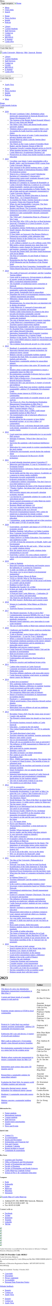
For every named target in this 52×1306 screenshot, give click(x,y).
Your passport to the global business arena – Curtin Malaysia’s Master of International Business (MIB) (29, 168)
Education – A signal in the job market (24, 727)
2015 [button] (7, 664)
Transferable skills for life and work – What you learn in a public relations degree (30, 547)
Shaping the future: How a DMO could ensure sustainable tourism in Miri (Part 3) (27, 412)
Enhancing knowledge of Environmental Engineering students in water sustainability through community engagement (30, 213)
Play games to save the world (21, 755)
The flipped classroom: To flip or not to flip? (26, 613)
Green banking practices (19, 710)
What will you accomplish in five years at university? (30, 742)
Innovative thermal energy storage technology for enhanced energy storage (28, 351)
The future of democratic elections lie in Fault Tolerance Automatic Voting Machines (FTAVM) (28, 934)
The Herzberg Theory (18, 798)
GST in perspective (17, 787)
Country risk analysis (18, 716)
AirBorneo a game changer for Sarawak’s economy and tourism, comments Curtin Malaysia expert (29, 248)
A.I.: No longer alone (18, 821)
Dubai (7, 1186)
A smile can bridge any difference (22, 570)
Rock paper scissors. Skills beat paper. (24, 925)
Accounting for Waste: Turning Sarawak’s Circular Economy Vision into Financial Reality (29, 201)
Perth (7, 1182)
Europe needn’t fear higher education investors (27, 856)
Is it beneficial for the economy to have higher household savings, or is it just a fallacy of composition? (27, 421)
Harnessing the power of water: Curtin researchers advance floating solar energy (29, 136)
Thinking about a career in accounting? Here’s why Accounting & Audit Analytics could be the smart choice (29, 131)
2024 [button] (7, 271)
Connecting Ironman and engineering (24, 961)
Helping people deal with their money (24, 972)
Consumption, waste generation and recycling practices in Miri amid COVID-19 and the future (31, 521)
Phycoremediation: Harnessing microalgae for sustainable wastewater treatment (27, 289)
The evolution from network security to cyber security (30, 344)
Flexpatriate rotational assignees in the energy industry (30, 641)
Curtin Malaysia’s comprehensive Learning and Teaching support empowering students (28, 323)
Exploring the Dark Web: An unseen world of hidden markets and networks (17, 1083)
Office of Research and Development (19, 1162)
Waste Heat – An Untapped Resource (24, 198)
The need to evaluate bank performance (25, 796)
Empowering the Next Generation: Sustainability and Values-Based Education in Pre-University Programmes (31, 267)
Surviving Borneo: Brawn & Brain (23, 576)
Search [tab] (7, 12)
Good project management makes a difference (27, 955)
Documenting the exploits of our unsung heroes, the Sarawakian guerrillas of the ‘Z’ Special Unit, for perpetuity (29, 940)
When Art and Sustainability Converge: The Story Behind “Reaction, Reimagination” (29, 205)
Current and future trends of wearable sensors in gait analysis (15, 998)
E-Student (8, 39)
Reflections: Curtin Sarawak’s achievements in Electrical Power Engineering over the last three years (30, 870)
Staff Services (10, 31)
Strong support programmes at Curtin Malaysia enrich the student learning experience (30, 502)
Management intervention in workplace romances (28, 912)
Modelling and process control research (25, 647)
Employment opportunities (15, 1122)
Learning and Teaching (13, 1160)
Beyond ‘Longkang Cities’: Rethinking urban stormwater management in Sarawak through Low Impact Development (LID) (29, 116)
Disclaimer (9, 1276)
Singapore (9, 1193)
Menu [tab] (7, 8)
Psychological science (18, 172)
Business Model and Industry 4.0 (22, 505)
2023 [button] (7, 346)
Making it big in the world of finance (24, 957)
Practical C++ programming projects (23, 699)
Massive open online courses (21, 738)
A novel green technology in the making (25, 953)
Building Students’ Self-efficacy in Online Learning (29, 531)
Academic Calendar (12, 1146)
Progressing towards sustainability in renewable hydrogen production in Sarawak (28, 478)
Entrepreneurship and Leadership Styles (25, 789)
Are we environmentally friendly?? (23, 740)
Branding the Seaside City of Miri (22, 587)
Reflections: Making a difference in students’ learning (30, 686)
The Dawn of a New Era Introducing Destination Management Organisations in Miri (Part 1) (28, 403)
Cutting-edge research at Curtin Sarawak (25, 667)
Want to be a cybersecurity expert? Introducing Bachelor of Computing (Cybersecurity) (27, 175)
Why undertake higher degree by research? (26, 684)
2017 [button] (7, 611)
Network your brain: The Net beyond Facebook (28, 864)
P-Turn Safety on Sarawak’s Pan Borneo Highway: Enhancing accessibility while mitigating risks (29, 235)
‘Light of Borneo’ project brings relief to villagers (28, 634)
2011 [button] (7, 858)
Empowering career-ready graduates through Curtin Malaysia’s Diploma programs (29, 179)
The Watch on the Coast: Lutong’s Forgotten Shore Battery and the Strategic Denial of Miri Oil (29, 145)
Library (8, 26)
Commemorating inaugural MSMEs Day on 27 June (30, 615)
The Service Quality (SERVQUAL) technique (27, 811)
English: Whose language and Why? (23, 830)
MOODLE (9, 37)
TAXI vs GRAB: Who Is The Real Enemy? (26, 578)
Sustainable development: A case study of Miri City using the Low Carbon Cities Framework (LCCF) (29, 792)
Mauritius (8, 1191)
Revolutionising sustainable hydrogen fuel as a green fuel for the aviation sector (17, 1049)
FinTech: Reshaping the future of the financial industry (30, 486)
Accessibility (10, 1280)
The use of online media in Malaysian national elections (31, 626)
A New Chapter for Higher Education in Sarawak (29, 195)
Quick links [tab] (9, 10)
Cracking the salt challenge (20, 959)
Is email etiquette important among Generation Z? (28, 462)
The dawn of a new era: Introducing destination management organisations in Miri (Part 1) (16, 991)
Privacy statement (11, 1278)
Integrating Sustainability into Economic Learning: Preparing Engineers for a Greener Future (29, 334)
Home (7, 16)
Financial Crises (16, 705)
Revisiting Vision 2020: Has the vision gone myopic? (30, 714)
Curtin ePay (9, 42)
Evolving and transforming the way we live (26, 966)
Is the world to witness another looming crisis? (27, 884)
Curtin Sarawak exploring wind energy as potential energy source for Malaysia (29, 676)
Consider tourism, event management (24, 963)
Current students (11, 1117)
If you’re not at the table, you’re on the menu (27, 852)
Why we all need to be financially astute (25, 854)
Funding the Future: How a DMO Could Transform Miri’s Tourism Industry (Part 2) (29, 407)
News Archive (10, 18)
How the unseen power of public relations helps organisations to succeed (28, 551)
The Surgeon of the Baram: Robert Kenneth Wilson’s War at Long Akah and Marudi (30, 121)
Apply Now (9, 85)
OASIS (8, 35)
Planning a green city (18, 750)
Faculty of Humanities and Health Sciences (21, 1168)
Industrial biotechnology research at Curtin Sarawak (29, 774)
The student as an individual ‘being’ (23, 783)
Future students (10, 1113)
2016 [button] (7, 628)
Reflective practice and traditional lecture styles (27, 662)
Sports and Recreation (13, 1140)
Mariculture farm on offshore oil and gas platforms (29, 707)
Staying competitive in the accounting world (26, 970)
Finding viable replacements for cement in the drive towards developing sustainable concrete (29, 313)
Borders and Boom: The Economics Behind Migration (30, 208)
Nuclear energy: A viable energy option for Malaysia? (30, 802)
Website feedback (6, 1286)
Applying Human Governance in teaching (26, 608)
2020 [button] (7, 525)
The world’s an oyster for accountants (24, 968)
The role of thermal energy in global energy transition (30, 320)
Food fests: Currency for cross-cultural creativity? (28, 555)
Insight (7, 20)
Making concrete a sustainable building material (28, 355)
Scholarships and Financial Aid (17, 1142)
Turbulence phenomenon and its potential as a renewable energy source (27, 644)
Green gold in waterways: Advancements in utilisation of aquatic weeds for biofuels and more (30, 278)
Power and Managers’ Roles (20, 824)
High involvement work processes (23, 654)
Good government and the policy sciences (26, 688)
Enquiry (8, 1290)
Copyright (9, 1274)
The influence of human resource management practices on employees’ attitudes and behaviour (28, 900)
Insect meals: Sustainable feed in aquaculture (27, 292)
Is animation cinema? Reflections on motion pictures (29, 228)
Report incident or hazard (14, 1148)
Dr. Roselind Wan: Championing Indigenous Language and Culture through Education (31, 330)
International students (13, 1115)
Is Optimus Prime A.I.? (18, 877)
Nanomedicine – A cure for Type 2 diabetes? (27, 636)
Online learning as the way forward (23, 510)
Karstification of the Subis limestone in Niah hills (28, 867)
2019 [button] (7, 561)
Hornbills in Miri (16, 757)
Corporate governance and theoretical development (29, 669)
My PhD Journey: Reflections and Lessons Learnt (29, 600)
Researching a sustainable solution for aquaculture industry (15, 1076)
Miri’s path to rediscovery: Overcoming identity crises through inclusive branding (17, 1042)
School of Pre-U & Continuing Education (21, 1173)
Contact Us (9, 1135)
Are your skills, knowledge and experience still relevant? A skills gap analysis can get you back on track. (29, 920)
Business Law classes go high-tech (23, 951)
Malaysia (8, 1188)
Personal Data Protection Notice (17, 1282)
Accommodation (11, 1138)
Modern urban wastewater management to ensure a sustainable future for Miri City (29, 371)
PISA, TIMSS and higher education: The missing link (30, 759)
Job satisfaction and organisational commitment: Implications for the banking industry (28, 777)
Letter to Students (16, 563)
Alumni (8, 1124)
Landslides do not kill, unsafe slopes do (25, 690)
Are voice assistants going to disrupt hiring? (26, 507)
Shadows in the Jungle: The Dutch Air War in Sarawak (31, 337)
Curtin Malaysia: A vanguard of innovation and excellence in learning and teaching (28, 308)
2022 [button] (7, 432)
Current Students (11, 29)
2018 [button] (7, 602)
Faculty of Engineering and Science (18, 1164)
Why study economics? (18, 836)
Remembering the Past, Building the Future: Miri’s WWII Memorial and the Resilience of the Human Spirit (29, 262)
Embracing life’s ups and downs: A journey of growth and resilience (17, 1035)
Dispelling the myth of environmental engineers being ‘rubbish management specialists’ (30, 295)
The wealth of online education (21, 931)
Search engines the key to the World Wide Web (28, 948)
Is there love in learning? (19, 682)
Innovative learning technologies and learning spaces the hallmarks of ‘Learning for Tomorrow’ (30, 566)
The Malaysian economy (19, 656)
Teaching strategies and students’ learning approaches (30, 735)
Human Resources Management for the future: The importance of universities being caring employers (29, 844)
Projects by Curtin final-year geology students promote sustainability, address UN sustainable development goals (17, 1026)
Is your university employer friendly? (24, 834)
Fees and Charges (11, 1144)
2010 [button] (7, 944)
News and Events (11, 1126)
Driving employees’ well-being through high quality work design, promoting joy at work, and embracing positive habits (29, 428)
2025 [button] (7, 159)
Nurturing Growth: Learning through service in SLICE (31, 148)
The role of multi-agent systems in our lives (26, 781)
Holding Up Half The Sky (20, 585)
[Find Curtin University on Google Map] (13, 1197)
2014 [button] (7, 679)
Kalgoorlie (9, 1184)
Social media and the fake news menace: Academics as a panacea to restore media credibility (30, 474)
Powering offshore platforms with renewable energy (29, 673)
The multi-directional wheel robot (22, 733)
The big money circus (18, 804)
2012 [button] (7, 785)
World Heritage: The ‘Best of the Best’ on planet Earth (30, 800)
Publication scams (16, 671)
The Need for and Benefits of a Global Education (28, 598)
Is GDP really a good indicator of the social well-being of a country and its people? (30, 582)
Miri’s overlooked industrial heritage (23, 281)
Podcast (8, 22)
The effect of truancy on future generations (26, 753)
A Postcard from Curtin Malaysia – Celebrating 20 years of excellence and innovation (29, 594)
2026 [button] (7, 112)
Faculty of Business (12, 1166)
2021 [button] (7, 460)
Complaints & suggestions (15, 1150)
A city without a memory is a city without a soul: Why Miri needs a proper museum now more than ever (30, 244)
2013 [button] (7, 712)
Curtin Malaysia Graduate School (17, 1171)
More (7, 99)
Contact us (9, 33)
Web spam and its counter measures (23, 748)
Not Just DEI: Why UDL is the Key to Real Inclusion (30, 221)
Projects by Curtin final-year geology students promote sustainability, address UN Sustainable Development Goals (30, 389)
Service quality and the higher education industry (28, 832)
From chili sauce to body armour (22, 946)
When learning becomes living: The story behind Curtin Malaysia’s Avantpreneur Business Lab (28, 151)
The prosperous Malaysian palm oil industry (26, 692)
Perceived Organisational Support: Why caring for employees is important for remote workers (29, 513)
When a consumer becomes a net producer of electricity (31, 639)
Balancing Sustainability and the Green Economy (28, 327)
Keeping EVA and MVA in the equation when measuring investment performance (27, 814)
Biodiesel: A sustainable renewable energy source (28, 348)
